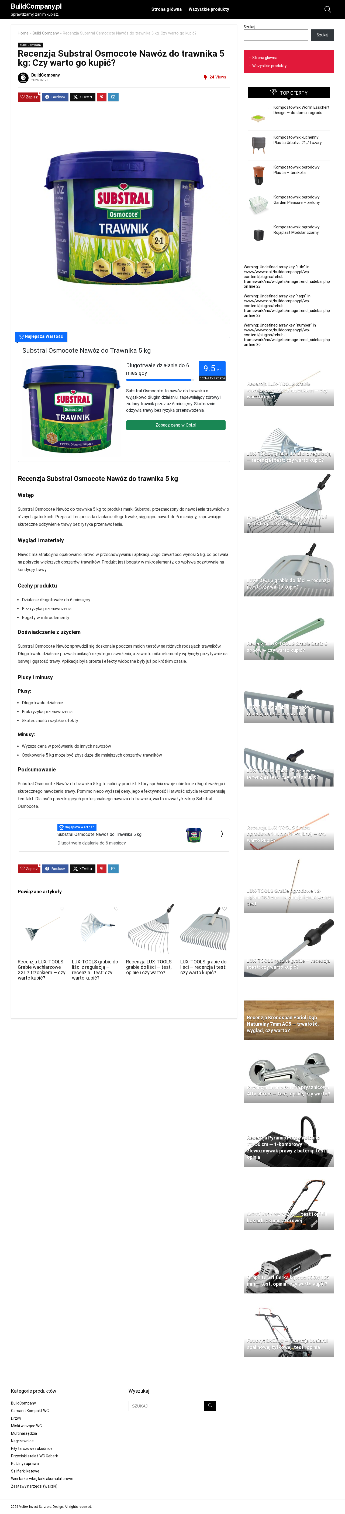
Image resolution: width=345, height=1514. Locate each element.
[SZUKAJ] (210, 1406)
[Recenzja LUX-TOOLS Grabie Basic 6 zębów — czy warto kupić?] (289, 602)
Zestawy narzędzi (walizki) (34, 1486)
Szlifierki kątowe (25, 1471)
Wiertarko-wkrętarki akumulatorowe (42, 1479)
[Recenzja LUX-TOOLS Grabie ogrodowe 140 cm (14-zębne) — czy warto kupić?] (289, 793)
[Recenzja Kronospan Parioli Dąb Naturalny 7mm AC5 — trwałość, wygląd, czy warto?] (289, 983)
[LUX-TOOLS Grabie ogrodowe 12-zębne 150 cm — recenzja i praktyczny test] (289, 856)
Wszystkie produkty (209, 9)
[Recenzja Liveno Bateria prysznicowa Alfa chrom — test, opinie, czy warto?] (289, 1046)
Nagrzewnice (22, 1441)
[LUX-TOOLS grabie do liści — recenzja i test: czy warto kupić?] (205, 907)
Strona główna (166, 9)
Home (23, 33)
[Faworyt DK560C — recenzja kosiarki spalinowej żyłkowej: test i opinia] (289, 1299)
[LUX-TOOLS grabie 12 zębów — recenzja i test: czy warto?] (289, 666)
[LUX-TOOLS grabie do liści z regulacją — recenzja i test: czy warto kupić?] (97, 907)
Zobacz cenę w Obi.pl (176, 425)
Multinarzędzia (24, 1433)
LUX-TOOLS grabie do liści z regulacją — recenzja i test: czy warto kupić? (95, 970)
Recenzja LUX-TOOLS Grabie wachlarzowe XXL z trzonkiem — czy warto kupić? (41, 970)
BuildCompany (45, 75)
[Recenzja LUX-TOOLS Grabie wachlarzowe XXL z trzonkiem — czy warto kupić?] (43, 907)
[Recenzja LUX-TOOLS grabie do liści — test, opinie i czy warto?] (151, 907)
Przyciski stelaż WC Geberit (34, 1456)
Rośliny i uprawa (25, 1463)
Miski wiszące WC (26, 1426)
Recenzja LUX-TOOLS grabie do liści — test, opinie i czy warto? (149, 967)
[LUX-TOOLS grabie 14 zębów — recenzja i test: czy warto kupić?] (289, 729)
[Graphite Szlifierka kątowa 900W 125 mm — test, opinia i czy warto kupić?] (289, 1236)
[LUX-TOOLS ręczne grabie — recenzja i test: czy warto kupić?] (289, 919)
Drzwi (16, 1418)
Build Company (46, 33)
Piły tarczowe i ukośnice (32, 1448)
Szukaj (249, 27)
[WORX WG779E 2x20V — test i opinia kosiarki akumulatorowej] (289, 1173)
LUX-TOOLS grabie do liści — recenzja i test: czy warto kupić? (203, 967)
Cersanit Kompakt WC (30, 1411)
